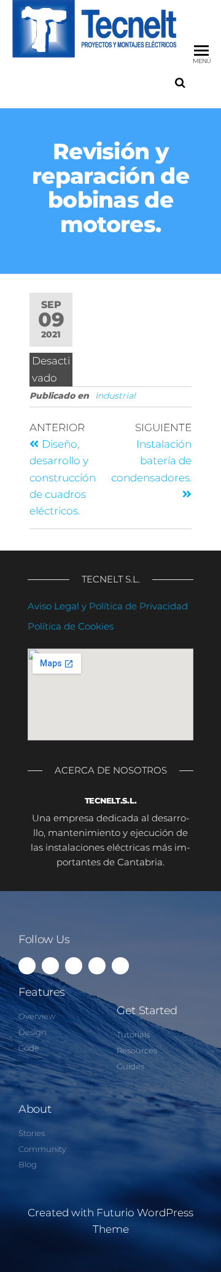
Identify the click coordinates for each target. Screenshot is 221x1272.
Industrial (115, 395)
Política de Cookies (71, 626)
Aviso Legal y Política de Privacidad (108, 606)
